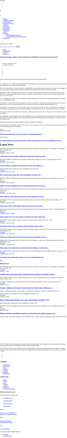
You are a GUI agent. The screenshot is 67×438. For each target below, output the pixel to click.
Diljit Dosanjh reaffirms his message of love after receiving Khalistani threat (21, 134)
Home (4, 49)
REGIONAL (6, 29)
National (5, 372)
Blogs (4, 383)
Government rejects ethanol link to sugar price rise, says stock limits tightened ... (22, 257)
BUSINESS (6, 28)
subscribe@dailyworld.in (6, 422)
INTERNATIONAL (8, 23)
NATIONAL (6, 26)
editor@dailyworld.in (5, 421)
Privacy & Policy (7, 436)
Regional (5, 370)
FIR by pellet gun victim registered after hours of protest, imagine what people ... (22, 196)
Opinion (5, 384)
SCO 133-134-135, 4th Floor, (7, 413)
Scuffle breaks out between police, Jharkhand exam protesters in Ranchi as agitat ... (23, 156)
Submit (17, 46)
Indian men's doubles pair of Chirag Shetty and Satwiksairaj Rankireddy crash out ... (23, 237)
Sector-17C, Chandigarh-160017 (8, 414)
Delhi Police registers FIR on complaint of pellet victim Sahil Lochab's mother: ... (22, 226)
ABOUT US (6, 38)
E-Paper (5, 381)
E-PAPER (6, 33)
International (6, 373)
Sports (5, 367)
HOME (5, 19)
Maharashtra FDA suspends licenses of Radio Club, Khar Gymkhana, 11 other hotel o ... (24, 248)
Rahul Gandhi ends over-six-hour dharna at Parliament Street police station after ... (23, 217)
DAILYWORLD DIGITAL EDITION (17, 36)
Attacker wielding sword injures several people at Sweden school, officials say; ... (22, 165)
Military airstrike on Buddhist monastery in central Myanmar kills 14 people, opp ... (23, 185)
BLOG (5, 32)
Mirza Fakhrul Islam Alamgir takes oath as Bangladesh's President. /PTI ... (21, 175)
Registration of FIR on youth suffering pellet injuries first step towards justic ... (21, 206)
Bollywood (6, 54)
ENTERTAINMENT (8, 20)
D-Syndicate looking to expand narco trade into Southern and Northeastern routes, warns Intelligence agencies (30, 140)
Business (5, 369)
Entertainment (6, 51)
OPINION (6, 30)
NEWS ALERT (7, 22)
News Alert (6, 366)
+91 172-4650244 (4, 429)
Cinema (5, 52)
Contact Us (6, 387)
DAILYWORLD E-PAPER (14, 35)
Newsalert (2, 151)
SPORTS (5, 25)
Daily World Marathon (9, 389)
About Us (5, 386)
